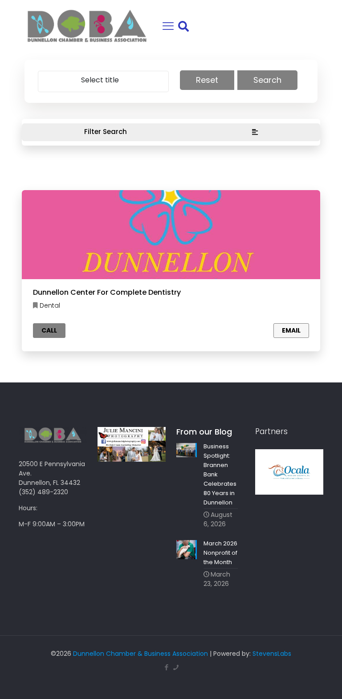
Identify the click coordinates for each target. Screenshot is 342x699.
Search (267, 79)
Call (49, 330)
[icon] (175, 667)
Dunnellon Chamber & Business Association (140, 653)
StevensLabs (271, 653)
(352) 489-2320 (43, 492)
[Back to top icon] (299, 680)
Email (291, 330)
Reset (207, 79)
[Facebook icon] (166, 667)
